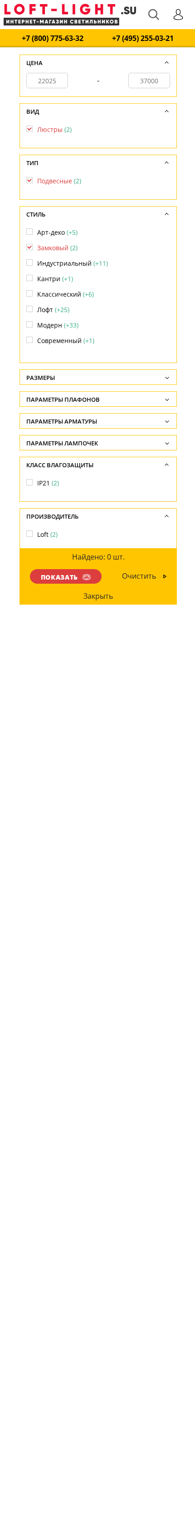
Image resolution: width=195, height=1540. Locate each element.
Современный (65, 340)
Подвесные (59, 181)
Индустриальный (72, 263)
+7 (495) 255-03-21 (143, 38)
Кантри (55, 278)
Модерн (57, 325)
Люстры (54, 129)
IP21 (48, 483)
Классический (65, 294)
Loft (47, 534)
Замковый (57, 247)
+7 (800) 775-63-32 (52, 38)
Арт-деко (57, 232)
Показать (59, 577)
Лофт (53, 309)
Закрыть (98, 596)
